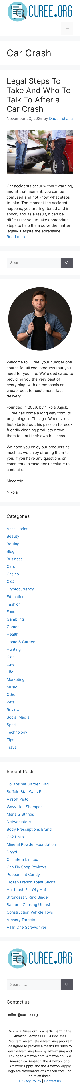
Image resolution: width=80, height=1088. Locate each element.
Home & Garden (21, 642)
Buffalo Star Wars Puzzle (29, 791)
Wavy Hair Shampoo (25, 807)
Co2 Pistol (16, 837)
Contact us (52, 1081)
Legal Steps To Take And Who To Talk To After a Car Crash (39, 94)
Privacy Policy (30, 1081)
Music (12, 687)
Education (15, 596)
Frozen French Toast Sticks (31, 882)
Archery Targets (21, 920)
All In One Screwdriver (26, 927)
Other (12, 694)
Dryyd (12, 852)
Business (15, 559)
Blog (10, 551)
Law (10, 664)
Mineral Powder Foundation (31, 844)
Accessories (17, 529)
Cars (11, 566)
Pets (11, 702)
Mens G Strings (20, 814)
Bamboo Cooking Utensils (30, 904)
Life (10, 672)
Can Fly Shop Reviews (26, 867)
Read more (16, 236)
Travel (12, 747)
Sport (11, 725)
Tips (10, 740)
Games (13, 627)
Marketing (15, 679)
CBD (10, 581)
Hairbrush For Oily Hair (27, 889)
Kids (11, 657)
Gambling (15, 619)
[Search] (67, 263)
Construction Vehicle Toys (30, 912)
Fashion (14, 604)
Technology (17, 732)
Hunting (14, 649)
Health (12, 634)
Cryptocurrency (20, 589)
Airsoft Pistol (18, 799)
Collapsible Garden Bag (28, 784)
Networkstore (19, 822)
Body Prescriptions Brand (29, 829)
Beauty (13, 536)
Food (11, 611)
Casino (13, 574)
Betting (13, 544)
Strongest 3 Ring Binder (28, 897)
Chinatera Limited (22, 859)
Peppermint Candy (23, 874)
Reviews (14, 709)
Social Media (18, 717)
